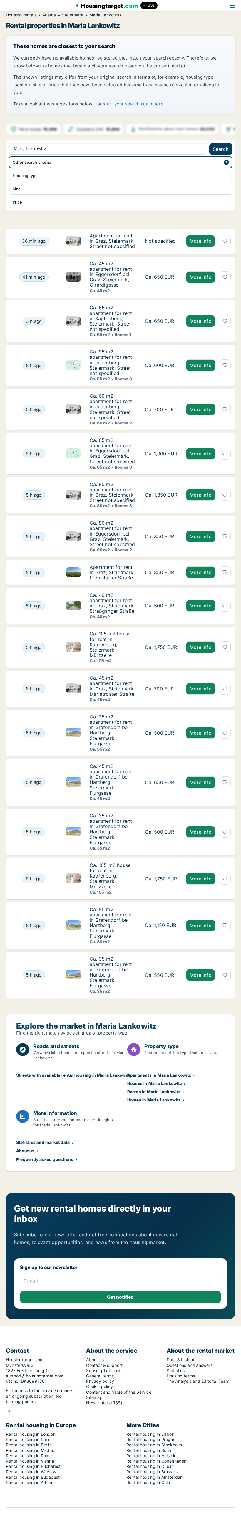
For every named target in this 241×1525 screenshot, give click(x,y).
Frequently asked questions (44, 1159)
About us (25, 1150)
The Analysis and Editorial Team (198, 1381)
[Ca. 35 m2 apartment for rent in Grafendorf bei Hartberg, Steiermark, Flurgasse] (161, 733)
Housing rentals (21, 15)
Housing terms (181, 1375)
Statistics (176, 1370)
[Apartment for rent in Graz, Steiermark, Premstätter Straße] (161, 572)
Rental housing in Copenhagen (156, 1460)
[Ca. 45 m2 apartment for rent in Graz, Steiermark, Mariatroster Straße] (161, 689)
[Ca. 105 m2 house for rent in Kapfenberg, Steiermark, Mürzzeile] (161, 647)
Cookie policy (99, 1386)
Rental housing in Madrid (30, 1450)
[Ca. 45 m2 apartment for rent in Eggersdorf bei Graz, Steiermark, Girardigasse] (161, 277)
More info (201, 241)
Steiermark (72, 15)
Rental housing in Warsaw (31, 1471)
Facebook (9, 1412)
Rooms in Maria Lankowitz (154, 1091)
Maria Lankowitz (105, 15)
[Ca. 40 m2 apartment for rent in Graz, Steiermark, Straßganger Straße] (161, 606)
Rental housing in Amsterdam (155, 1477)
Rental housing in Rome (29, 1455)
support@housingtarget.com (34, 1375)
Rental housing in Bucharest (33, 1466)
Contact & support (104, 1365)
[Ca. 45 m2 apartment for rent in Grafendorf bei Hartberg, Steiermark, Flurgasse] (161, 782)
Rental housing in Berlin (29, 1444)
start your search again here (133, 104)
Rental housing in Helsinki (151, 1455)
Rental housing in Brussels (152, 1471)
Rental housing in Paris (28, 1439)
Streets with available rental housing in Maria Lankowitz (73, 1075)
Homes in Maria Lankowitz (154, 1099)
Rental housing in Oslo (148, 1482)
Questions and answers (189, 1365)
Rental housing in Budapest (33, 1477)
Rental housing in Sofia (148, 1450)
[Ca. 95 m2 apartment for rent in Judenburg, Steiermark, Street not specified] (161, 365)
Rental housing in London (31, 1434)
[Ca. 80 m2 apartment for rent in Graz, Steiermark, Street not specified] (161, 495)
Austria (49, 15)
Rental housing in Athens (30, 1482)
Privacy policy (100, 1381)
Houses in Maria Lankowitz (154, 1083)
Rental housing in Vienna (30, 1460)
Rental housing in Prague (150, 1439)
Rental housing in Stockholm (154, 1444)
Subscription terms (104, 1370)
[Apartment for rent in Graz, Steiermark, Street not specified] (161, 241)
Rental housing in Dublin (150, 1466)
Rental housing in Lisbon (150, 1434)
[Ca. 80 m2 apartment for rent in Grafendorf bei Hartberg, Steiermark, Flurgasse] (161, 925)
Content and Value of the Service (118, 1392)
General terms (100, 1375)
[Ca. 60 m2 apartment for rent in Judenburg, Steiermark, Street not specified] (161, 409)
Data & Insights (182, 1359)
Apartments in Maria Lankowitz (159, 1075)
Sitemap (94, 1397)
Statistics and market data (43, 1142)
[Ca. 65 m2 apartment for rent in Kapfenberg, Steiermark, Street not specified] (161, 321)
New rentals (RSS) (104, 1402)
